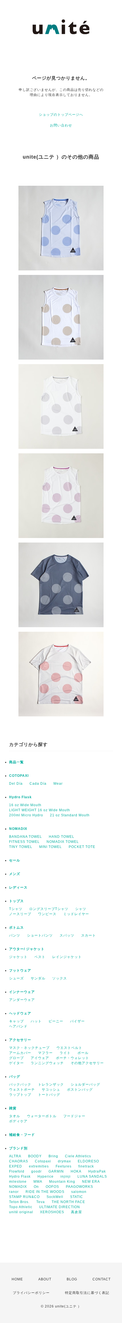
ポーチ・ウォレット (72, 1058)
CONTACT (101, 1279)
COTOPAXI (19, 776)
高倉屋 (76, 1212)
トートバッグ (49, 1095)
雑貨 (12, 1108)
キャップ (16, 1021)
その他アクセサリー (87, 1063)
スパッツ (67, 935)
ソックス (59, 978)
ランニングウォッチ (47, 1063)
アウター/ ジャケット (27, 949)
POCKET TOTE (82, 847)
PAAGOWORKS (79, 1187)
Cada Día (38, 784)
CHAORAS (18, 1161)
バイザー (77, 1021)
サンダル (38, 978)
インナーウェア (22, 992)
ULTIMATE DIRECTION (59, 1207)
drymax (64, 1161)
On (36, 1187)
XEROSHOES (52, 1212)
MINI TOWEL (50, 847)
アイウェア (40, 1058)
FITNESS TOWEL (24, 842)
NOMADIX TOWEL (63, 842)
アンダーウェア (22, 1000)
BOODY (35, 1156)
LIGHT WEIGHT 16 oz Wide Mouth (39, 810)
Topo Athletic (20, 1207)
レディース (18, 887)
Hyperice (45, 1176)
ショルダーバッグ (85, 1084)
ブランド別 (18, 1148)
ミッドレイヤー (76, 914)
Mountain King (62, 1182)
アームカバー (20, 1053)
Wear (58, 784)
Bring (53, 1156)
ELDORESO (88, 1161)
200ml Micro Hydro (26, 815)
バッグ (14, 1077)
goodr (36, 1171)
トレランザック (51, 1084)
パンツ (14, 935)
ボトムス (16, 928)
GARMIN (56, 1171)
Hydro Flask (20, 797)
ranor (14, 1192)
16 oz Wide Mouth (25, 805)
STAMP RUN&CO (24, 1197)
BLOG (72, 1279)
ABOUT (44, 1279)
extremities (39, 1166)
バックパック (20, 1084)
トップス (16, 901)
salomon (79, 1192)
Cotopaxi (43, 1161)
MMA (37, 1182)
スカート (88, 935)
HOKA (76, 1171)
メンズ (14, 874)
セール (14, 860)
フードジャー (74, 1116)
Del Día (16, 784)
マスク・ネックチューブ (29, 1048)
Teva (40, 1202)
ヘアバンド (18, 1026)
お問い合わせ (61, 125)
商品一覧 (16, 762)
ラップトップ (20, 1095)
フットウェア (20, 970)
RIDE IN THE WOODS (45, 1192)
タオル (14, 1116)
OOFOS (52, 1187)
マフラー (45, 1053)
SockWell (55, 1197)
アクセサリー (20, 1040)
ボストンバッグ (80, 1090)
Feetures (63, 1166)
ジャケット (18, 957)
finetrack (86, 1166)
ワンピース (47, 914)
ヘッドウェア (20, 1013)
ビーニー (56, 1021)
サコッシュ (51, 1090)
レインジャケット (67, 957)
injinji (65, 1176)
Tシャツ (15, 909)
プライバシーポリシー (31, 1293)
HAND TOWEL (61, 837)
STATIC (76, 1197)
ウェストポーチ (22, 1090)
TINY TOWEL (20, 847)
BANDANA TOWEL (25, 837)
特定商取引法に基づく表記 (87, 1293)
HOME (17, 1279)
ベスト (39, 957)
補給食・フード (22, 1135)
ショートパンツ (40, 935)
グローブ (16, 1058)
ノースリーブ (20, 914)
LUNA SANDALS (92, 1176)
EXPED (15, 1166)
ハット (36, 1021)
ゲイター (16, 1063)
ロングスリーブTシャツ (48, 909)
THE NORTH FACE (68, 1202)
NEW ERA (91, 1182)
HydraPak (97, 1171)
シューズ (16, 978)
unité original (21, 1212)
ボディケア (18, 1121)
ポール (83, 1053)
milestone (18, 1182)
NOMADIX (18, 829)
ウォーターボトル (41, 1116)
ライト (65, 1053)
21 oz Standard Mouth (70, 815)
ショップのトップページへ (61, 115)
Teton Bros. (19, 1202)
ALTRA (15, 1156)
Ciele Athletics (78, 1156)
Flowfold (16, 1171)
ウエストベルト (69, 1048)
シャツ (80, 909)
